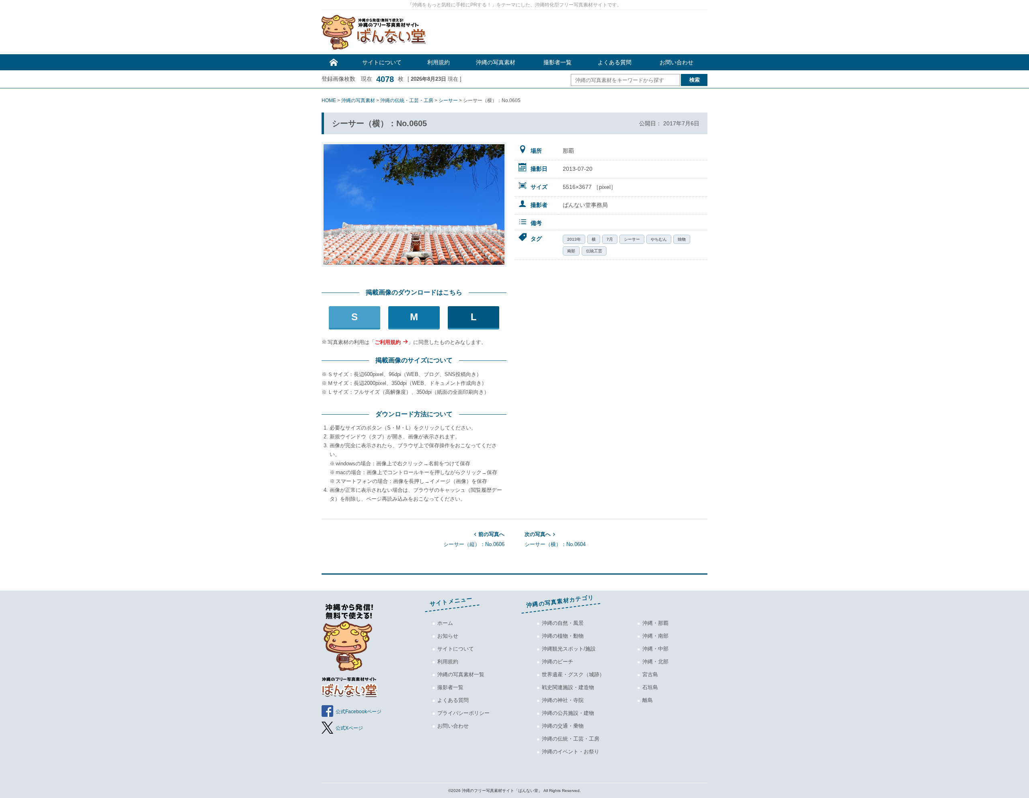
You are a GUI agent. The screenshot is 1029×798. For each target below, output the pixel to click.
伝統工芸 (594, 251)
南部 (571, 251)
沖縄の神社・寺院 (563, 700)
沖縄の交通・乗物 (563, 726)
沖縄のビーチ (557, 662)
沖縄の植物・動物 (563, 636)
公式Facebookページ (358, 711)
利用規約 (438, 62)
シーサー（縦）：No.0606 (473, 539)
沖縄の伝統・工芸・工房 (570, 739)
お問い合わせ (676, 62)
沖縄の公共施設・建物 (568, 713)
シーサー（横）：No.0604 (555, 539)
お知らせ (447, 636)
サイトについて (382, 62)
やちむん (659, 239)
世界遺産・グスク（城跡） (573, 674)
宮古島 (650, 674)
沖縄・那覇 (655, 623)
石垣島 (650, 687)
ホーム (445, 623)
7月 (610, 239)
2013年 (574, 239)
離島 (647, 700)
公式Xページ (349, 728)
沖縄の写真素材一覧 (460, 674)
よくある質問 (614, 62)
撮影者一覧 (557, 62)
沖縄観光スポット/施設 (569, 649)
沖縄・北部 (655, 662)
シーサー (632, 239)
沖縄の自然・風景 (563, 623)
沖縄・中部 (655, 649)
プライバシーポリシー (463, 713)
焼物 (682, 239)
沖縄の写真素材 (495, 62)
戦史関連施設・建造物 (568, 687)
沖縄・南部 (655, 636)
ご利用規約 (388, 342)
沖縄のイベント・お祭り (570, 752)
